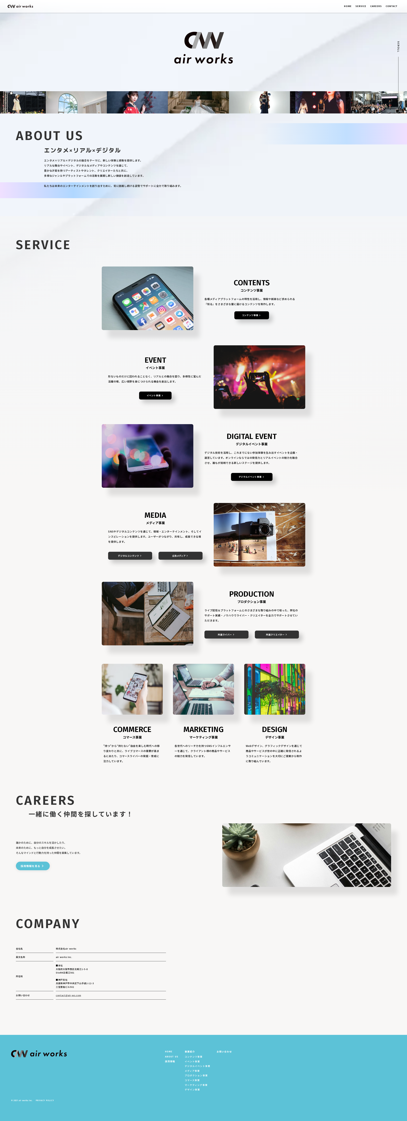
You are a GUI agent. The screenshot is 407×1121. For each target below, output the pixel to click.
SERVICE (360, 6)
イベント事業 (192, 1061)
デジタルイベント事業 (197, 1066)
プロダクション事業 (196, 1075)
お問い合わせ (224, 1051)
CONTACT (391, 6)
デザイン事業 (192, 1089)
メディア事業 (192, 1070)
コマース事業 (192, 1080)
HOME (348, 6)
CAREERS (376, 6)
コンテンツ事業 (194, 1056)
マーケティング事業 (196, 1085)
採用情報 (170, 1061)
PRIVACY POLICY (45, 1100)
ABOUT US (171, 1056)
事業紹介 (190, 1051)
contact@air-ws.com (68, 995)
